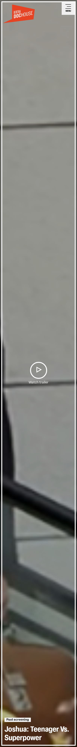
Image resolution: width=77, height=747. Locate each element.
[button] (38, 370)
